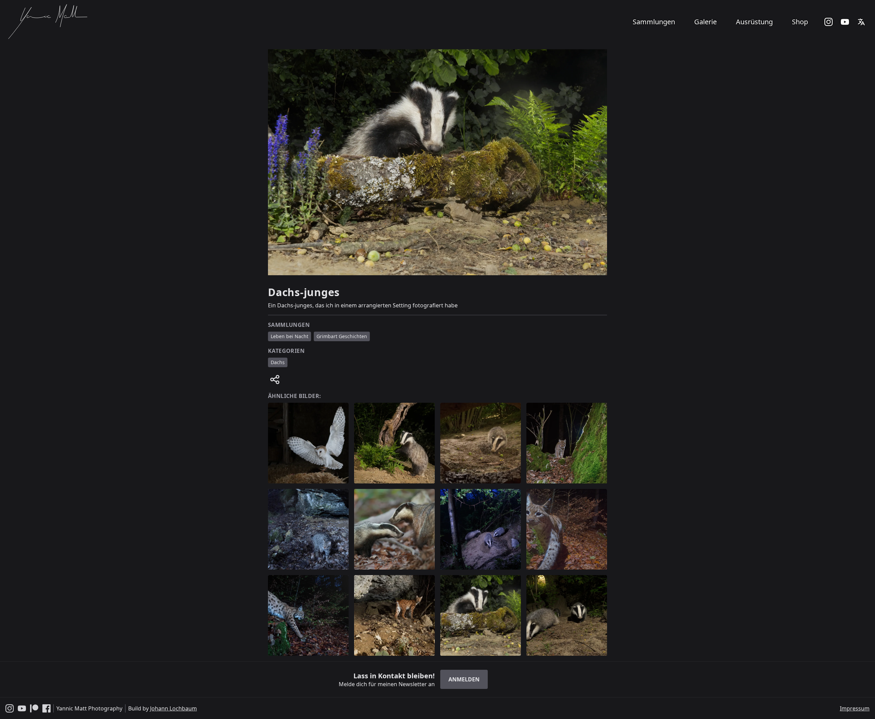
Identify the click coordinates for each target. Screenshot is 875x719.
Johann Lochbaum (173, 708)
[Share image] (275, 379)
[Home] (47, 22)
